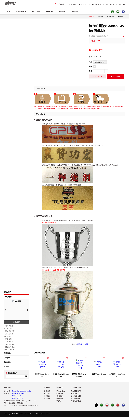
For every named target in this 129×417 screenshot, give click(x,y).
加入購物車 (116, 76)
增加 (106, 71)
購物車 (73, 4)
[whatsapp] (118, 11)
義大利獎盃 (9, 326)
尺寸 (90, 62)
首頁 (8, 11)
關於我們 (49, 11)
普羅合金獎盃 (10, 344)
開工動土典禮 (76, 391)
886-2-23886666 (18, 396)
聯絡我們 (75, 11)
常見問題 (47, 393)
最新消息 (62, 11)
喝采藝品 (7, 362)
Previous (5, 310)
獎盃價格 (79, 344)
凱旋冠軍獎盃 (10, 347)
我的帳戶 (97, 4)
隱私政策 (47, 399)
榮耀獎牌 (7, 353)
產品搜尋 (60, 4)
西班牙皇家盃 (10, 331)
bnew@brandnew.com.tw (21, 391)
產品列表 (35, 11)
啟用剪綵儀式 (76, 396)
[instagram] (107, 405)
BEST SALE (9, 349)
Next (27, 310)
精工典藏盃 (9, 339)
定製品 (6, 366)
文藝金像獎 (9, 341)
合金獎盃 (85, 344)
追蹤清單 (85, 4)
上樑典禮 (74, 393)
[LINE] (112, 11)
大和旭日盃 (121, 16)
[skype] (123, 11)
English (111, 4)
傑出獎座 (7, 358)
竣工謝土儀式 (76, 399)
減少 (95, 71)
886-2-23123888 (18, 393)
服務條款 (47, 396)
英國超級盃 (9, 334)
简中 (123, 4)
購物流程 (47, 391)
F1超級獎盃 (110, 16)
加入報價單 (98, 76)
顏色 (90, 66)
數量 (90, 71)
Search (26, 376)
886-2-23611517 (18, 398)
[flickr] (118, 405)
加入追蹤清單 (124, 36)
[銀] (94, 66)
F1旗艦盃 (8, 336)
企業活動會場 (21, 11)
